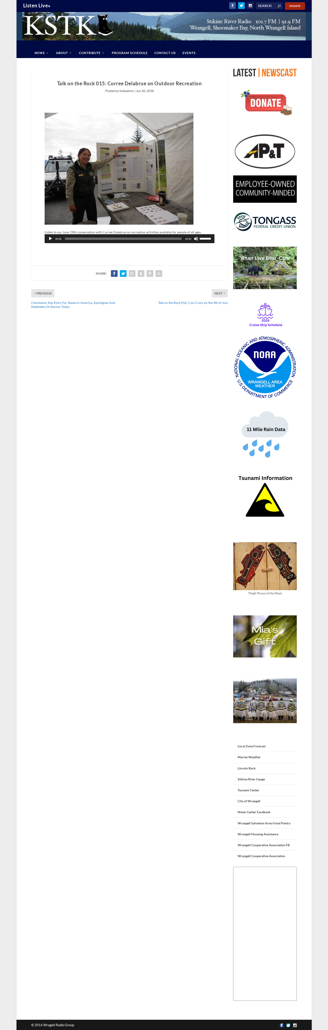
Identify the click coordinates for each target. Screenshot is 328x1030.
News (40, 53)
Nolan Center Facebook (254, 812)
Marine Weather (249, 757)
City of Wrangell (249, 801)
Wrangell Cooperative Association (261, 856)
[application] (129, 238)
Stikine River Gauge (251, 779)
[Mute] (196, 238)
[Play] (50, 238)
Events (189, 53)
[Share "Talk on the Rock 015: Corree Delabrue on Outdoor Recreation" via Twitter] (123, 273)
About (62, 53)
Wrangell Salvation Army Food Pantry (264, 823)
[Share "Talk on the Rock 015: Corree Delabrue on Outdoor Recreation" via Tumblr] (141, 273)
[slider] (206, 238)
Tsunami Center (248, 790)
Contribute (90, 53)
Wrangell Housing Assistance (258, 834)
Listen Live (35, 5)
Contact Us (165, 53)
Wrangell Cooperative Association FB (264, 845)
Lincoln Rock (247, 768)
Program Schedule (130, 53)
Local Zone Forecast (252, 746)
